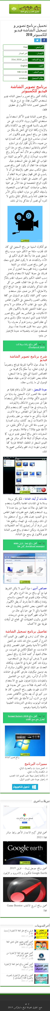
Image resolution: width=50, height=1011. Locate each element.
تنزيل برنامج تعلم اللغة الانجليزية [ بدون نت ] (18, 932)
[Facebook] (28, 1004)
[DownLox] (25, 8)
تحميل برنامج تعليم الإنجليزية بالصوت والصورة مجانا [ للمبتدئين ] (19, 976)
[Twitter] (26, 1004)
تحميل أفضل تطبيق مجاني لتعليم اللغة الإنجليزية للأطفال (19, 943)
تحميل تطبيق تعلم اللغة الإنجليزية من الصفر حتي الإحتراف (19, 954)
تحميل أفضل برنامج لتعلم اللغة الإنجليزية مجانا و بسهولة (18, 965)
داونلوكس (18, 1007)
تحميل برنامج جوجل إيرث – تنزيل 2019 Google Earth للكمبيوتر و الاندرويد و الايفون (25, 871)
